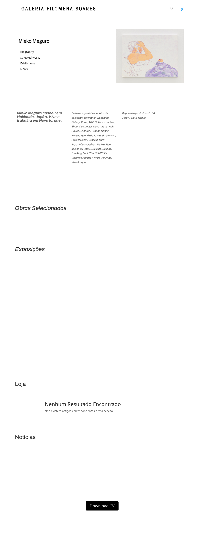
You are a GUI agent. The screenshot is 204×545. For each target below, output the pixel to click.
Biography (27, 52)
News (24, 69)
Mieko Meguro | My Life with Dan (42, 310)
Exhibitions (27, 63)
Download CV (102, 506)
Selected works (30, 57)
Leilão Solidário (46, 473)
